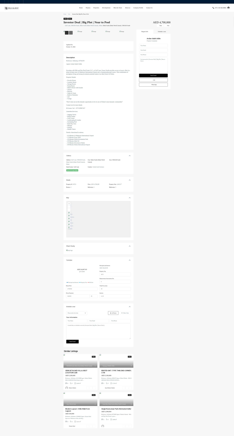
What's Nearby (70, 246)
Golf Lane (76, 167)
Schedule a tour (70, 306)
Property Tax (103, 271)
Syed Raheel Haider (110, 388)
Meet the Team (118, 7)
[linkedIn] (14, 2)
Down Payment (69, 293)
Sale (69, 14)
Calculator (69, 260)
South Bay (105, 404)
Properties (96, 7)
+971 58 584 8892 (220, 8)
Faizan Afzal (72, 426)
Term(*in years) (103, 285)
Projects (88, 7)
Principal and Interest (105, 265)
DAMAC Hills (110, 366)
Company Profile (138, 7)
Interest (101, 293)
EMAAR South (126, 25)
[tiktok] (10, 2)
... (83, 380)
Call (154, 80)
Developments (106, 7)
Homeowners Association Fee (107, 278)
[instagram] (21, 2)
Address (68, 155)
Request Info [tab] (144, 31)
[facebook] (6, 2)
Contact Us (149, 7)
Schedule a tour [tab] (162, 31)
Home (81, 7)
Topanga (105, 366)
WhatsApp (154, 84)
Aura (68, 404)
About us (127, 7)
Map (67, 197)
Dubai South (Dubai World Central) (112, 25)
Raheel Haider (72, 388)
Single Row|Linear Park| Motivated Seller (116, 409)
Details (68, 180)
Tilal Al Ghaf (72, 404)
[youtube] (17, 2)
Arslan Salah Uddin (154, 38)
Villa (65, 18)
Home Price (69, 285)
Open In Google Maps (72, 170)
